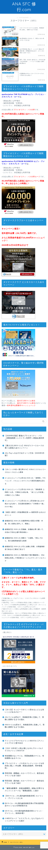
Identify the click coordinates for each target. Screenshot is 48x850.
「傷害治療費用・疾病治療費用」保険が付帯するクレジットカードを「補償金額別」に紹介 (24, 789)
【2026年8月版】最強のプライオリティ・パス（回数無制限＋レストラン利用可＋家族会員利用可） (24, 438)
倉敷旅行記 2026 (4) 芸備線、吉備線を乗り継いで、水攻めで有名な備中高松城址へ (25, 530)
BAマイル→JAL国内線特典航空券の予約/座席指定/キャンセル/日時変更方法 (24, 804)
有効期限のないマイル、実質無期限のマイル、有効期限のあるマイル (24, 757)
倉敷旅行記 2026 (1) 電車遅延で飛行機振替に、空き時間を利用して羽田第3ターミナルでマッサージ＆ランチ (25, 558)
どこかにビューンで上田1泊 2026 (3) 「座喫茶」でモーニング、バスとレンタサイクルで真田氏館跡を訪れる (25, 481)
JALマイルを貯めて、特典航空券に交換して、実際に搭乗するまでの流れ (24, 718)
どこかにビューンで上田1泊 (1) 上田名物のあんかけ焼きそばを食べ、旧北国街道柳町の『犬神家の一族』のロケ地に (25, 503)
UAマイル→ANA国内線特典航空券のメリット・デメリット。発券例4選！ (24, 812)
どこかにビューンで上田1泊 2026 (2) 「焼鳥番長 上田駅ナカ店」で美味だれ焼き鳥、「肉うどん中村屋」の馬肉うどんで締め (25, 492)
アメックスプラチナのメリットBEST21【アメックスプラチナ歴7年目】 (24, 742)
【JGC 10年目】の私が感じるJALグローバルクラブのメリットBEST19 (24, 749)
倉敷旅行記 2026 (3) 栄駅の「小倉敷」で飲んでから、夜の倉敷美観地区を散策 (24, 539)
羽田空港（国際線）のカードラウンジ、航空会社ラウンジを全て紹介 (24, 774)
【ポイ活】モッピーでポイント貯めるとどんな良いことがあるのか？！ (24, 711)
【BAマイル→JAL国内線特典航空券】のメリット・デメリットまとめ (24, 797)
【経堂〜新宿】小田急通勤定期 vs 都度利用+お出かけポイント (25, 513)
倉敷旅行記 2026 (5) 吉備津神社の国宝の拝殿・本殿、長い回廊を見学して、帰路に (24, 522)
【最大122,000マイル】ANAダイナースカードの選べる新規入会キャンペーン (24, 447)
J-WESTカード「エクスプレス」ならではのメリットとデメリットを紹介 (24, 819)
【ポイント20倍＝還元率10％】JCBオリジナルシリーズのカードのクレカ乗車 (25, 471)
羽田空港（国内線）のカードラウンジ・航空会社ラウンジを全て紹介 (24, 782)
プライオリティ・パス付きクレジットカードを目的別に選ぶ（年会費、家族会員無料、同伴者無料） (24, 765)
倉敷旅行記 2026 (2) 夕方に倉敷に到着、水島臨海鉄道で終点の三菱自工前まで (25, 548)
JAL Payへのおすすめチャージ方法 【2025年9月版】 (24, 454)
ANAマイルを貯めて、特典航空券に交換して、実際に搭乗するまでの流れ (25, 726)
